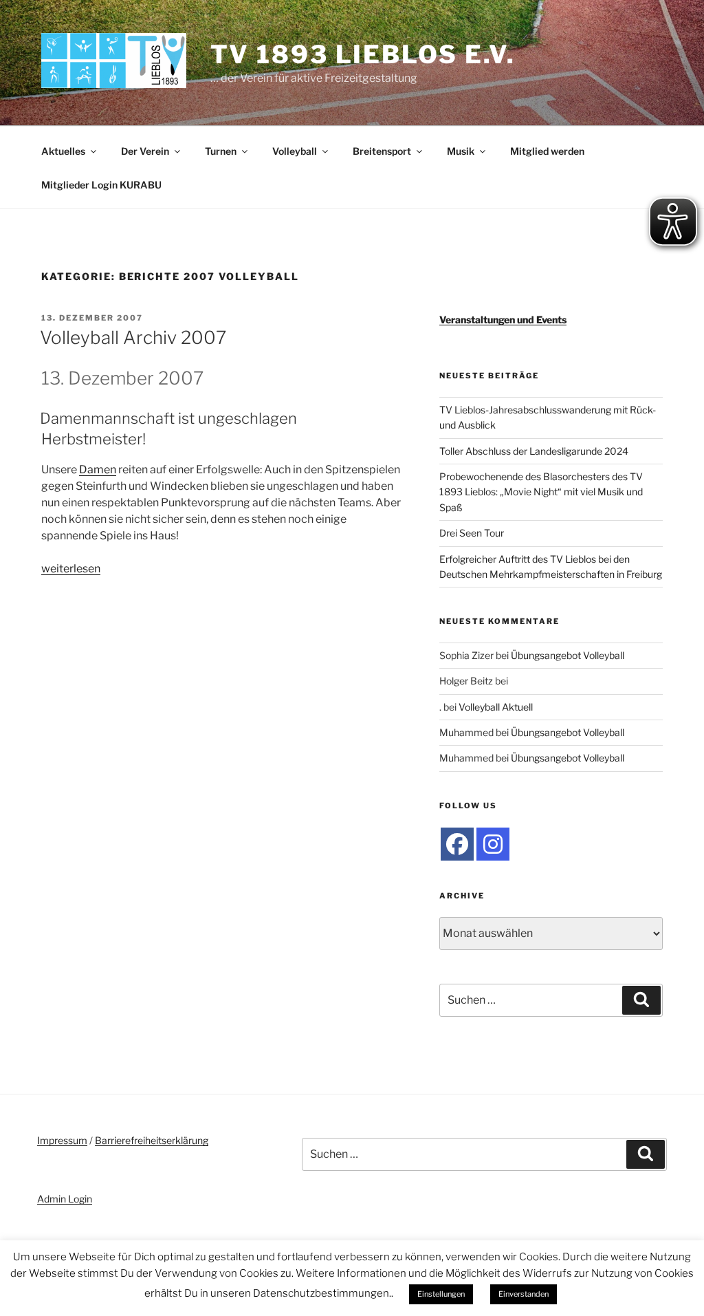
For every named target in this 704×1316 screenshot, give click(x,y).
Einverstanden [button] (523, 1294)
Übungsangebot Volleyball (567, 655)
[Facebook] (457, 844)
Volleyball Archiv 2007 (133, 337)
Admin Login (64, 1199)
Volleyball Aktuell (496, 707)
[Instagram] (492, 844)
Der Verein (145, 151)
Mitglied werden (547, 151)
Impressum (62, 1140)
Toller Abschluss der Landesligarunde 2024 (533, 451)
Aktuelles (63, 151)
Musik (460, 151)
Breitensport (382, 151)
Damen (97, 469)
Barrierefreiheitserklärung (151, 1140)
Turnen (220, 151)
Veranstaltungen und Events (502, 319)
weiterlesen (70, 568)
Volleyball (294, 151)
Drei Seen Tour (471, 533)
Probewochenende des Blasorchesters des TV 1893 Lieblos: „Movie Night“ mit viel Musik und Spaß (541, 492)
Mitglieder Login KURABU (101, 185)
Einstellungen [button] (441, 1294)
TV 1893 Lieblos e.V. (363, 54)
